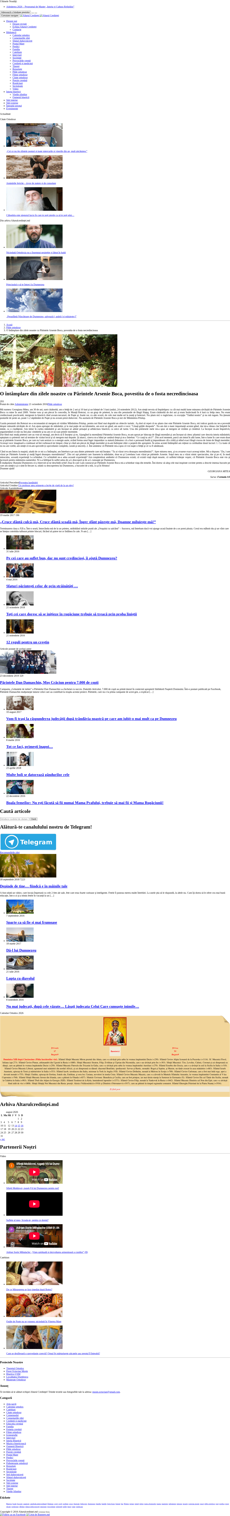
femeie (117, 1504)
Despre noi (11, 21)
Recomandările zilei (10, 852)
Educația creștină (14, 1423)
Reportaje (17, 69)
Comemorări (12, 1415)
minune (179, 1504)
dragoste (77, 1504)
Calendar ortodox (21, 35)
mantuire (165, 1504)
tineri (69, 1507)
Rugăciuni (18, 83)
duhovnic (83, 1504)
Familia (16, 49)
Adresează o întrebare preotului (15, 12)
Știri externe (12, 103)
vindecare (79, 1507)
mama (159, 1504)
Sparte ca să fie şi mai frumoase (31, 922)
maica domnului (150, 1504)
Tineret (16, 66)
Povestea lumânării (28, 482)
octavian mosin (193, 1504)
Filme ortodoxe (20, 74)
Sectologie (18, 86)
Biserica (9, 1504)
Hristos (126, 1504)
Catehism (17, 52)
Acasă (9, 324)
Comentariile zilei (21, 38)
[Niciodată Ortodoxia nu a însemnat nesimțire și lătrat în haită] (34, 247)
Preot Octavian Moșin (17, 1371)
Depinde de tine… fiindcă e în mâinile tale (33, 886)
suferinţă (59, 1507)
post (217, 1504)
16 (22, 1125)
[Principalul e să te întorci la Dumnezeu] (34, 279)
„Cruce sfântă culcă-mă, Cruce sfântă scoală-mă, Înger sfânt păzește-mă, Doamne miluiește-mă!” (78, 522)
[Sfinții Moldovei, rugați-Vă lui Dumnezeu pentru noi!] (34, 1183)
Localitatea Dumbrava (17, 1377)
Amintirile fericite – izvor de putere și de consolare (31, 183)
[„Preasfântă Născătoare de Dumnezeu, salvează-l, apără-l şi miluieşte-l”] (34, 311)
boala (14, 1504)
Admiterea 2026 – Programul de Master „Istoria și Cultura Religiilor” (40, 6)
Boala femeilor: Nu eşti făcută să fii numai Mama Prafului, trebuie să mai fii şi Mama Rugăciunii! (85, 803)
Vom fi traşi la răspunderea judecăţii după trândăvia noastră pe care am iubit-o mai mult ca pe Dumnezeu (91, 719)
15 (19, 1125)
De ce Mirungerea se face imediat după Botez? (29, 1289)
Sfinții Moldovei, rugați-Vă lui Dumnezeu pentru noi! (32, 1188)
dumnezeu (91, 1504)
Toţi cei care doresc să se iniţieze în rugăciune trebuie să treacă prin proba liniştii (71, 614)
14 (16, 1125)
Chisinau (50, 1504)
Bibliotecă (11, 32)
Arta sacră (11, 1404)
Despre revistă (20, 24)
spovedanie (51, 1507)
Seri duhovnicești (14, 1474)
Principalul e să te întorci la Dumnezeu (25, 284)
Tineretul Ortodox (15, 1368)
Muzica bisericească (16, 1443)
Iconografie (12, 1435)
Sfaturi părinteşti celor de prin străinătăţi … (42, 586)
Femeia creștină (14, 1429)
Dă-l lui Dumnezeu (21, 950)
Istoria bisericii (13, 91)
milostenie (172, 1504)
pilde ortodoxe (209, 1504)
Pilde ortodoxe (20, 72)
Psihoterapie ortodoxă (17, 1463)
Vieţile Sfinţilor (13, 1491)
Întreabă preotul (14, 105)
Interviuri (17, 55)
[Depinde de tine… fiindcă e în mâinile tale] (28, 876)
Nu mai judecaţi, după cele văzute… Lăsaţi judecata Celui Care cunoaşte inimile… (72, 1006)
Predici (16, 46)
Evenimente (12, 108)
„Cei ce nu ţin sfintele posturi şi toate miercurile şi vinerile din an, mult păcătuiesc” (46, 151)
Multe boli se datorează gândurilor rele (37, 775)
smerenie (43, 1507)
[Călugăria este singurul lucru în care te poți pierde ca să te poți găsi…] (34, 210)
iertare (132, 1504)
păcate (8, 1507)
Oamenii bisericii (21, 97)
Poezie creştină (20, 80)
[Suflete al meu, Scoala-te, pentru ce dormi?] (34, 1215)
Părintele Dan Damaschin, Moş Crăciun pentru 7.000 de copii (49, 682)
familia (98, 1504)
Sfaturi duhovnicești (22, 41)
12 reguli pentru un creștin (27, 642)
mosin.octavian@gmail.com (106, 1392)
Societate (17, 57)
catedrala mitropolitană (38, 1504)
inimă (137, 1504)
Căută (33, 819)
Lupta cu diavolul (20, 978)
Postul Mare (18, 43)
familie (104, 1504)
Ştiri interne (12, 100)
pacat (202, 1504)
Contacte (17, 29)
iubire (141, 1504)
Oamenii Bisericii (14, 1446)
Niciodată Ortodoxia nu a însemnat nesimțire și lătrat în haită (36, 252)
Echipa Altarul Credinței (24, 26)
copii (56, 1504)
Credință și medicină (23, 63)
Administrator (21, 404)
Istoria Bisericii (13, 1440)
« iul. (2, 1139)
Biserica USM (13, 1374)
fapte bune (111, 1504)
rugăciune (15, 1507)
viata (73, 1507)
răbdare (22, 1507)
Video (15, 88)
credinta (65, 1504)
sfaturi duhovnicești (32, 1507)
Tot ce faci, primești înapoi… (29, 747)
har (122, 1504)
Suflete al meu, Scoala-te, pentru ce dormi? (27, 1220)
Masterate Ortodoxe (16, 1379)
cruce (71, 1504)
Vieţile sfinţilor (20, 94)
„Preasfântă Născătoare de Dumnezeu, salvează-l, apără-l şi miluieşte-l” (41, 316)
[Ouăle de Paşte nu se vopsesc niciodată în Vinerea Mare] (34, 1316)
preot (227, 1504)
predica (222, 1504)
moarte (185, 1504)
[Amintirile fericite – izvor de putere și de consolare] (34, 178)
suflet (65, 1507)
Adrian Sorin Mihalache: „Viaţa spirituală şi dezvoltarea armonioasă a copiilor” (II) (47, 1252)
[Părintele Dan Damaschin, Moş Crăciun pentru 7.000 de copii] (28, 673)
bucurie (20, 1504)
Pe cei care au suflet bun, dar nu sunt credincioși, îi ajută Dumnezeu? (61, 558)
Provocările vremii (22, 60)
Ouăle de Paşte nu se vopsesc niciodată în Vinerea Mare (33, 1321)
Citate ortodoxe (20, 77)
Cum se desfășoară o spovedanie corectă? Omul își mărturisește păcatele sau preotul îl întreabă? (53, 1353)
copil (60, 1504)
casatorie (26, 1504)
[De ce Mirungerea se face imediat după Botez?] (34, 1284)
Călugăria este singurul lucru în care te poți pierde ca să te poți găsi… (40, 215)
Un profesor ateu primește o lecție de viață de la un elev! (46, 485)
